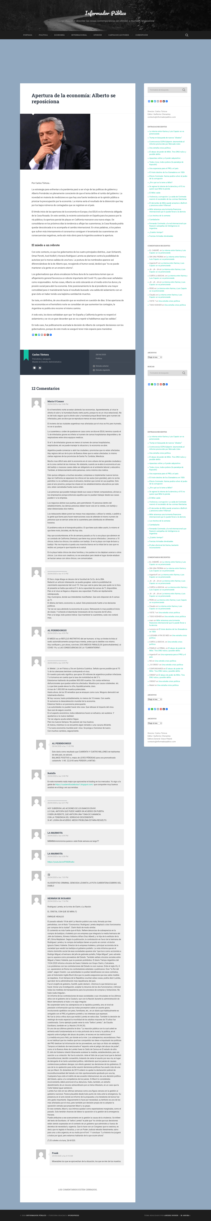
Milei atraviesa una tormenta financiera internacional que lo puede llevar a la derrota (167, 210)
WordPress (73, 1215)
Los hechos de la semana (159, 216)
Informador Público (105, 13)
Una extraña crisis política (160, 148)
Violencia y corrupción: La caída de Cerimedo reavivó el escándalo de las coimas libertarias (168, 198)
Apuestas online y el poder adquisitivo (164, 158)
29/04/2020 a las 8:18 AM (62, 1156)
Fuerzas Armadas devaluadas (161, 236)
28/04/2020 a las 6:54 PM (57, 836)
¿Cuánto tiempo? (156, 232)
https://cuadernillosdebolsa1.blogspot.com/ (74, 784)
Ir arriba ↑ (186, 1215)
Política (43, 35)
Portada (27, 35)
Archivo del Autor (34, 368)
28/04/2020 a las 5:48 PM (57, 776)
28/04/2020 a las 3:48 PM (57, 404)
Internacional (79, 35)
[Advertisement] (105, 57)
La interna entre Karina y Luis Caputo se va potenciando (167, 251)
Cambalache (154, 219)
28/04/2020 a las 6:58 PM (57, 856)
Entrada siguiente (103, 370)
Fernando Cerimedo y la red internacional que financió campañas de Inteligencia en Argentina (167, 225)
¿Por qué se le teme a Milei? (160, 182)
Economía (59, 35)
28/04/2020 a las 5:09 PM (57, 663)
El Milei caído (154, 193)
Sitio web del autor (40, 368)
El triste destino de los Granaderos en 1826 (167, 172)
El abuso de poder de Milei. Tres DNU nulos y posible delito (167, 649)
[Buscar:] (167, 90)
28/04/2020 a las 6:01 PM (57, 803)
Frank (55, 1153)
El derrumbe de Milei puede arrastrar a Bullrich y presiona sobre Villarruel (168, 204)
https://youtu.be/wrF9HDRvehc (60, 862)
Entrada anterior (102, 366)
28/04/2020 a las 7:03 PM (57, 877)
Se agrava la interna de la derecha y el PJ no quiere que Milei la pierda (167, 187)
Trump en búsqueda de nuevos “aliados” (165, 138)
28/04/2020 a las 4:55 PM (57, 633)
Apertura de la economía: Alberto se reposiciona (74, 98)
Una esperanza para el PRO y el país (163, 168)
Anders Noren (171, 1215)
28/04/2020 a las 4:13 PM (57, 574)
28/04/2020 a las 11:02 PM (63, 746)
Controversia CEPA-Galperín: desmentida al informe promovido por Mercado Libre (167, 143)
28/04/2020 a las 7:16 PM (57, 901)
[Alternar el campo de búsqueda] (187, 35)
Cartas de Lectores (118, 35)
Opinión (98, 35)
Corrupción (142, 35)
